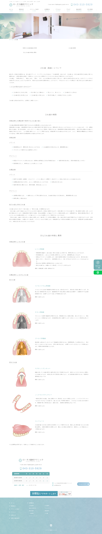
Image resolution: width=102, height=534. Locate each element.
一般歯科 (31, 513)
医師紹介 (21, 10)
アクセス (58, 10)
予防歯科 (31, 505)
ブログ (68, 10)
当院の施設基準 (15, 518)
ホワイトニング (33, 515)
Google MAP (82, 484)
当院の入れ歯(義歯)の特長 (30, 48)
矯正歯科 (31, 510)
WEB (97, 266)
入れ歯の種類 (72, 48)
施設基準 (79, 10)
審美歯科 (47, 510)
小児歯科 (47, 505)
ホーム (11, 10)
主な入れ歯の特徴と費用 (29, 52)
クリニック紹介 (34, 10)
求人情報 (90, 10)
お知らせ (13, 515)
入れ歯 (46, 513)
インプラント (48, 508)
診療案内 (47, 10)
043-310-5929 (32, 468)
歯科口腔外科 (32, 508)
